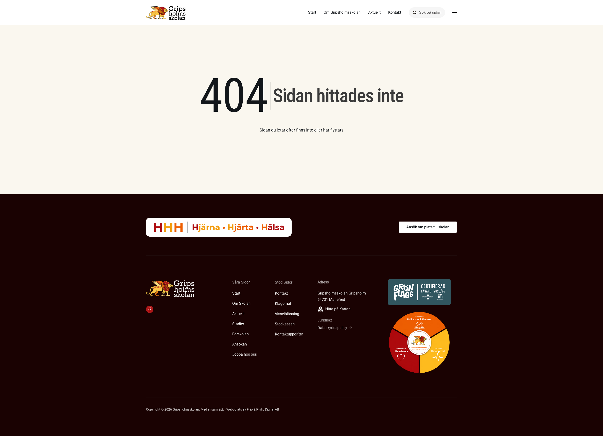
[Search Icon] (427, 12)
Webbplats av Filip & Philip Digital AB (252, 409)
